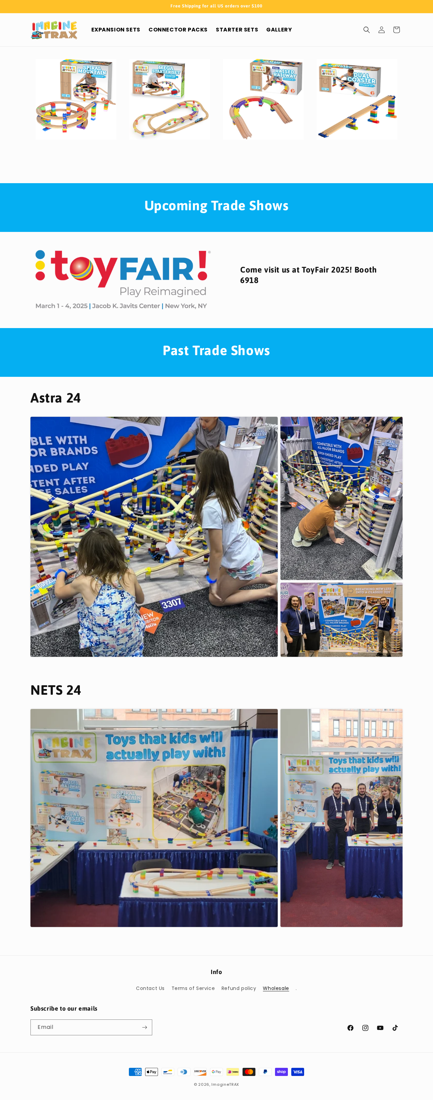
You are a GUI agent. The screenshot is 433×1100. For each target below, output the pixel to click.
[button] (366, 29)
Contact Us (150, 988)
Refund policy (239, 988)
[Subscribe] (144, 1027)
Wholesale (276, 988)
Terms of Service (193, 988)
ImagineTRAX (225, 1084)
